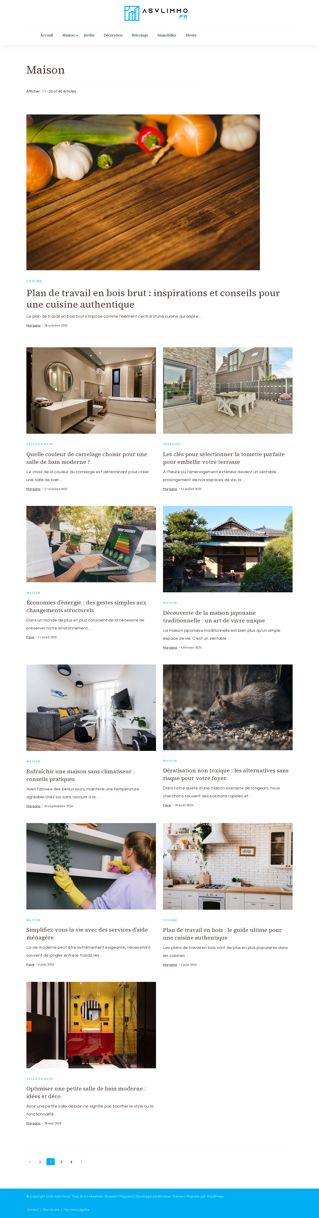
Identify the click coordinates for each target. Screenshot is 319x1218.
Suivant (81, 1161)
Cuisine (34, 281)
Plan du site (51, 1209)
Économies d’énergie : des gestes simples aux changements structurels (86, 606)
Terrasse (171, 444)
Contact (33, 1209)
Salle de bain (39, 444)
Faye (30, 637)
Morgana (33, 325)
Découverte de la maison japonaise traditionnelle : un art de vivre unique (214, 616)
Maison (68, 35)
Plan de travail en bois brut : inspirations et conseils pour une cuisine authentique (153, 299)
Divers (191, 35)
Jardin (89, 35)
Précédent (29, 1161)
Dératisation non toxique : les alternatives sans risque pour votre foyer (226, 774)
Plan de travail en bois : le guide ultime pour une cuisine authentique (222, 933)
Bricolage (140, 35)
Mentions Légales (76, 1209)
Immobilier (166, 35)
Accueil (46, 35)
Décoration (113, 35)
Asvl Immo (62, 1196)
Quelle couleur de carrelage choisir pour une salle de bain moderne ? (86, 458)
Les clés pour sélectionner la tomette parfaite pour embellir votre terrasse (224, 458)
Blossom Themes (171, 1196)
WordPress (215, 1196)
